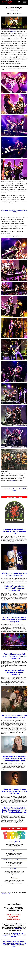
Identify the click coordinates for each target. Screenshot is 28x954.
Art (4, 941)
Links (8, 944)
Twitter (20, 933)
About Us (18, 943)
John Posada (15, 11)
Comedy (8, 941)
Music (22, 941)
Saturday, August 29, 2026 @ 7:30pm (14, 844)
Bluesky (16, 935)
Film (18, 941)
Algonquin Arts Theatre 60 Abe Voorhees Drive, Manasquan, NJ (14, 855)
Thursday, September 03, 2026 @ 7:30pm (14, 871)
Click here (12, 480)
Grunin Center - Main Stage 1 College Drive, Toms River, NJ (14, 864)
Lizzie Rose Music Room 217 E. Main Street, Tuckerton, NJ (14, 846)
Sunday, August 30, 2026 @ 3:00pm (14, 853)
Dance (14, 941)
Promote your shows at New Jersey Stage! (14, 211)
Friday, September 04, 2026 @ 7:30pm (14, 880)
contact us (18, 928)
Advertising (10, 943)
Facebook (15, 933)
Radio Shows (15, 944)
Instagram (5, 935)
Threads (11, 935)
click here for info (5, 893)
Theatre (4, 943)
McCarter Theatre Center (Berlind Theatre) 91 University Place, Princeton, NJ (14, 873)
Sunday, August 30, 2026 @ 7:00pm (14, 862)
